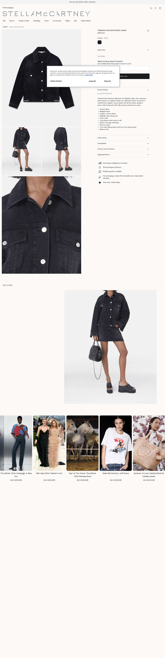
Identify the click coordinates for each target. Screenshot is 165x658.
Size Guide (101, 56)
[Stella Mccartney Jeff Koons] (116, 443)
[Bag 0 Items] (160, 8)
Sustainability (102, 143)
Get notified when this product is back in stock (114, 64)
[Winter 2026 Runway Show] (82, 443)
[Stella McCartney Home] (46, 13)
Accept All (92, 81)
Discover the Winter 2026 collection (82, 2)
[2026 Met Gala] (49, 443)
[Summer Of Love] (149, 443)
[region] (83, 76)
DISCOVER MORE (16, 480)
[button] (41, 78)
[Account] (155, 8)
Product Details (103, 90)
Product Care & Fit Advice (106, 149)
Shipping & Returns (104, 154)
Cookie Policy (89, 75)
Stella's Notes (102, 138)
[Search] (151, 8)
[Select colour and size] (148, 30)
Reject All (107, 81)
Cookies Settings (56, 81)
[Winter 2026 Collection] (16, 443)
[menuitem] (12, 21)
